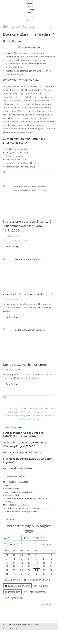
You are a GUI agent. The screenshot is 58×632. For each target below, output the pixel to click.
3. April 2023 (12, 300)
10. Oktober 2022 (14, 370)
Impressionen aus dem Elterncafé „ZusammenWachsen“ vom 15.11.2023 (27, 225)
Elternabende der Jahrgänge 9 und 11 (19, 492)
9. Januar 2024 (13, 236)
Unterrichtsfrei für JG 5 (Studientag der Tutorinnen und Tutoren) (26, 500)
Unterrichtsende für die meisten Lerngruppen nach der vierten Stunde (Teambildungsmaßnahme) (26, 510)
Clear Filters (47, 544)
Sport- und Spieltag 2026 (17, 468)
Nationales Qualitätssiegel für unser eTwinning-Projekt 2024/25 (24, 444)
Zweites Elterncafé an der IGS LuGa (28, 294)
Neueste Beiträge (13, 427)
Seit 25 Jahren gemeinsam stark (22, 452)
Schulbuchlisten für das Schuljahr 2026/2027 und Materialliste (23, 434)
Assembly (8, 485)
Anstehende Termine (15, 476)
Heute (13, 544)
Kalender (9, 519)
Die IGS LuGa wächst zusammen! (26, 364)
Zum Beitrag (12, 246)
